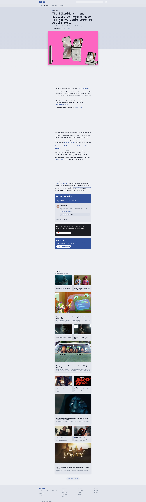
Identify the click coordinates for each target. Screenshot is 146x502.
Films (65, 219)
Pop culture (46, 5)
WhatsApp (74, 200)
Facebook (62, 200)
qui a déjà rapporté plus (62, 183)
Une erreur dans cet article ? (68, 214)
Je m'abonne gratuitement (64, 246)
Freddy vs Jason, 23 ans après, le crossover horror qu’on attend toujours (63, 390)
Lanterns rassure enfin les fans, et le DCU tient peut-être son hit (82, 338)
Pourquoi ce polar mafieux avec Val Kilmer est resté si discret (63, 439)
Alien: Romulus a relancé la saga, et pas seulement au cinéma (63, 338)
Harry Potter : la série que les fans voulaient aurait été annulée (72, 468)
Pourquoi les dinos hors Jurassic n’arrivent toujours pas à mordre (73, 366)
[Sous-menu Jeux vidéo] (57, 5)
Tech (40, 5)
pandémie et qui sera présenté (62, 159)
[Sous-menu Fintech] (64, 5)
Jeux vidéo (54, 5)
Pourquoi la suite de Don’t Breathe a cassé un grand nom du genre (63, 289)
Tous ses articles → (69, 211)
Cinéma (61, 219)
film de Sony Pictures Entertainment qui (82, 187)
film (83, 88)
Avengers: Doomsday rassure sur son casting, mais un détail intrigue (63, 491)
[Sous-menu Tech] (41, 5)
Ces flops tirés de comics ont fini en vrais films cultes (82, 289)
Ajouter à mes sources (64, 232)
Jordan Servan (55, 28)
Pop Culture (55, 10)
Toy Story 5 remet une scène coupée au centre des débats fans (72, 317)
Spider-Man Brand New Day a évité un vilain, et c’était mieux (82, 439)
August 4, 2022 (78, 107)
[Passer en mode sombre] (106, 2)
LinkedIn (68, 200)
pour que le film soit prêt (69, 142)
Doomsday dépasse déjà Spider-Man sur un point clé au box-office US (72, 419)
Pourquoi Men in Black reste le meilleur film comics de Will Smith (81, 491)
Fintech (62, 5)
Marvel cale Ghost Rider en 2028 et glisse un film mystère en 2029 (82, 389)
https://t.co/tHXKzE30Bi (62, 104)
